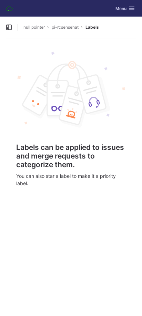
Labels (92, 27)
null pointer (34, 27)
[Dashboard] (10, 8)
